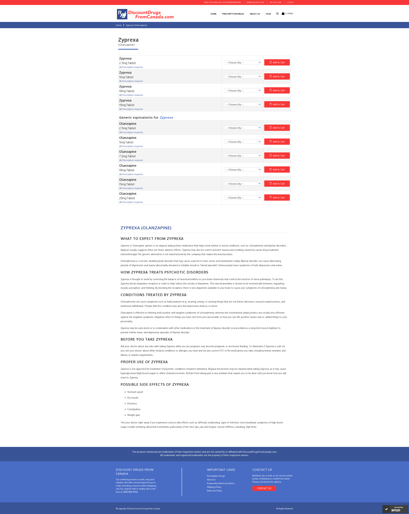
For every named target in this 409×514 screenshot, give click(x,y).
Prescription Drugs (233, 14)
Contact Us (264, 488)
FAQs (268, 14)
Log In (290, 2)
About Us (255, 14)
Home (119, 25)
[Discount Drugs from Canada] (145, 14)
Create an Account (255, 2)
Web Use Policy (214, 490)
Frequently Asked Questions (221, 483)
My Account (275, 2)
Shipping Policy (214, 487)
